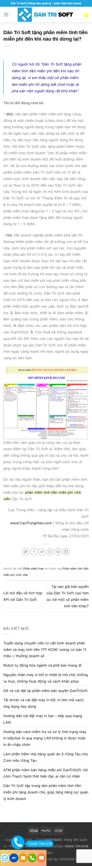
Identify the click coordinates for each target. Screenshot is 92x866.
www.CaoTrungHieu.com (31, 523)
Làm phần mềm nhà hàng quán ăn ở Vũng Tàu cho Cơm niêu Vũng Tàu (45, 757)
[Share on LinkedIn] (66, 551)
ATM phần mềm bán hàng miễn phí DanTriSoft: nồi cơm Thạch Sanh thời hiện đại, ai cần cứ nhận (45, 773)
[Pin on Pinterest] (58, 551)
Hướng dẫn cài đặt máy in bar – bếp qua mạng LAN (42, 719)
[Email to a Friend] (50, 551)
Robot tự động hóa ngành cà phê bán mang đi (42, 665)
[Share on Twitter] (42, 551)
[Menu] (6, 14)
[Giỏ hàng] (86, 15)
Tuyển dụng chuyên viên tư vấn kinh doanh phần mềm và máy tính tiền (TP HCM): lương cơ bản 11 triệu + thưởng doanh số (44, 649)
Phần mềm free (33, 568)
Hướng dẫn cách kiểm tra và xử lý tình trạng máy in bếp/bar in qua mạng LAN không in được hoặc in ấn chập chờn (44, 738)
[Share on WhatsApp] (25, 551)
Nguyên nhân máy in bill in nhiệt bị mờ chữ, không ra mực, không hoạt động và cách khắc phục (45, 677)
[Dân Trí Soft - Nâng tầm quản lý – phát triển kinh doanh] (46, 14)
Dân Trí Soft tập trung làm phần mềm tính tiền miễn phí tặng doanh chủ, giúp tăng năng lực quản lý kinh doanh (45, 792)
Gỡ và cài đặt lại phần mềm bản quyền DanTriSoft (45, 690)
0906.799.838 (40, 844)
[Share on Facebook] (34, 551)
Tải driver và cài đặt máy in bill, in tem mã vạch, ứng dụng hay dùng (43, 703)
